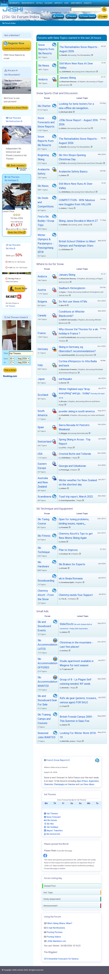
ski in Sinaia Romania (71, 578)
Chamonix (48, 784)
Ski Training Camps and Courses (44, 719)
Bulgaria (42, 301)
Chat (66, 3)
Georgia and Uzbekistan (72, 465)
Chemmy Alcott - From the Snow (46, 595)
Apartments (76, 3)
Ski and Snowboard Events (44, 626)
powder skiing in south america (77, 411)
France (42, 333)
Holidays (48, 3)
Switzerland (44, 441)
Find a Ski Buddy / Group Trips (46, 221)
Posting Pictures (54, 932)
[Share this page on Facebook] (45, 855)
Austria (42, 289)
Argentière (94, 781)
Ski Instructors (53, 834)
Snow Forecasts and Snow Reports (46, 122)
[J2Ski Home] (12, 11)
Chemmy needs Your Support (76, 595)
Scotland (43, 394)
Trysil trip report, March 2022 (76, 496)
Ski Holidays (52, 827)
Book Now (21, 288)
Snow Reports (28, 3)
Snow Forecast (53, 817)
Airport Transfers (54, 830)
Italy (40, 365)
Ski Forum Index (9, 23)
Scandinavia (44, 496)
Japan (41, 379)
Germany (43, 349)
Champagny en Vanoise (64, 784)
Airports (58, 3)
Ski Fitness (44, 535)
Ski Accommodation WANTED (47, 681)
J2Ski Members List (56, 941)
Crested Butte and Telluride (75, 453)
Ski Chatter (44, 106)
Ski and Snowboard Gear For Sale (47, 700)
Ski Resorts (14, 3)
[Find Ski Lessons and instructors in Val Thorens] (16, 135)
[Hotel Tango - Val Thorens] (16, 196)
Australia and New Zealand (43, 482)
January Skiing (67, 77)
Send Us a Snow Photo (16, 107)
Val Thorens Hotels (16, 317)
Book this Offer (15, 232)
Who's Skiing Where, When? (59, 923)
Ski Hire (50, 824)
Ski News (43, 65)
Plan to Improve (68, 550)
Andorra (42, 79)
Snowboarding (46, 580)
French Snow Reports (57, 760)
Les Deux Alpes (87, 784)
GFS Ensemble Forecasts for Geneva (61, 959)
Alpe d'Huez (82, 781)
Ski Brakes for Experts (72, 564)
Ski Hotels (52, 820)
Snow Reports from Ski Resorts (46, 49)
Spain (41, 427)
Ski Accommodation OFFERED (47, 663)
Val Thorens (10, 306)
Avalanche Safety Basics (73, 171)
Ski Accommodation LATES (47, 644)
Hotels (39, 3)
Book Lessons (17, 165)
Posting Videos (54, 936)
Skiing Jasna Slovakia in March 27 (78, 220)
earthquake (65, 379)
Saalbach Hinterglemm (72, 288)
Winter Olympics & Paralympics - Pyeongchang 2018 (45, 243)
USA (40, 453)
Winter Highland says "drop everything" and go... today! (81, 393)
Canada (42, 315)
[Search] (104, 9)
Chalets (87, 3)
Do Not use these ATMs (73, 301)
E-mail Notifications (56, 928)
